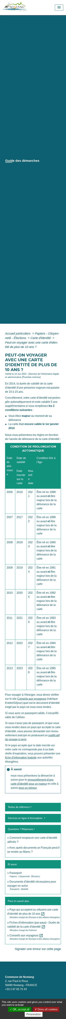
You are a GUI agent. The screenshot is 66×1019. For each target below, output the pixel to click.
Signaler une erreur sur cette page (38, 949)
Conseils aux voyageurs (31, 698)
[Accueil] (22, 7)
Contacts (11, 970)
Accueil (11, 166)
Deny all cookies (47, 1009)
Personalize (33, 1014)
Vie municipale (31, 166)
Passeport (15, 873)
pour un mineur (28, 787)
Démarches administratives (25, 171)
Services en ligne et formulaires (25, 818)
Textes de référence (19, 807)
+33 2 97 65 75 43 (16, 989)
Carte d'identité (41, 338)
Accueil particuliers (18, 333)
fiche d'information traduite (21, 757)
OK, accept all (20, 1009)
